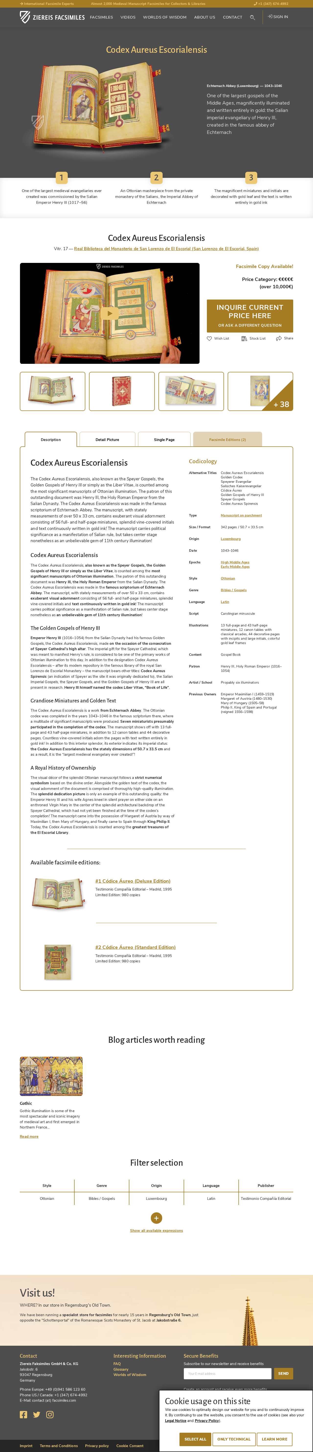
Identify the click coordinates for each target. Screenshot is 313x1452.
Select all (195, 1439)
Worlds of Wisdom (164, 17)
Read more (29, 1136)
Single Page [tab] (164, 439)
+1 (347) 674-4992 (272, 3)
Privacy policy (97, 1445)
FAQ (117, 1363)
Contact (233, 17)
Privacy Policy (207, 1420)
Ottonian (228, 578)
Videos (128, 17)
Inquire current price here (250, 315)
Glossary (120, 1369)
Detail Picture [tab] (107, 439)
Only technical (234, 1439)
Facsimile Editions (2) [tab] (227, 439)
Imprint (26, 1445)
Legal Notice (176, 1420)
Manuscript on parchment (241, 515)
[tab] (59, 895)
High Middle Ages (235, 562)
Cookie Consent (130, 1445)
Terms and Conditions (59, 1445)
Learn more (274, 1439)
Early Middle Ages (235, 566)
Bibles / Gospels (233, 590)
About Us (204, 17)
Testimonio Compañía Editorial (266, 1198)
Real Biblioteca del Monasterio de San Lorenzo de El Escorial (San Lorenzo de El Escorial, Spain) (166, 249)
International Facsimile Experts (48, 3)
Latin (225, 602)
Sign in (280, 17)
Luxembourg (231, 539)
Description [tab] (51, 439)
